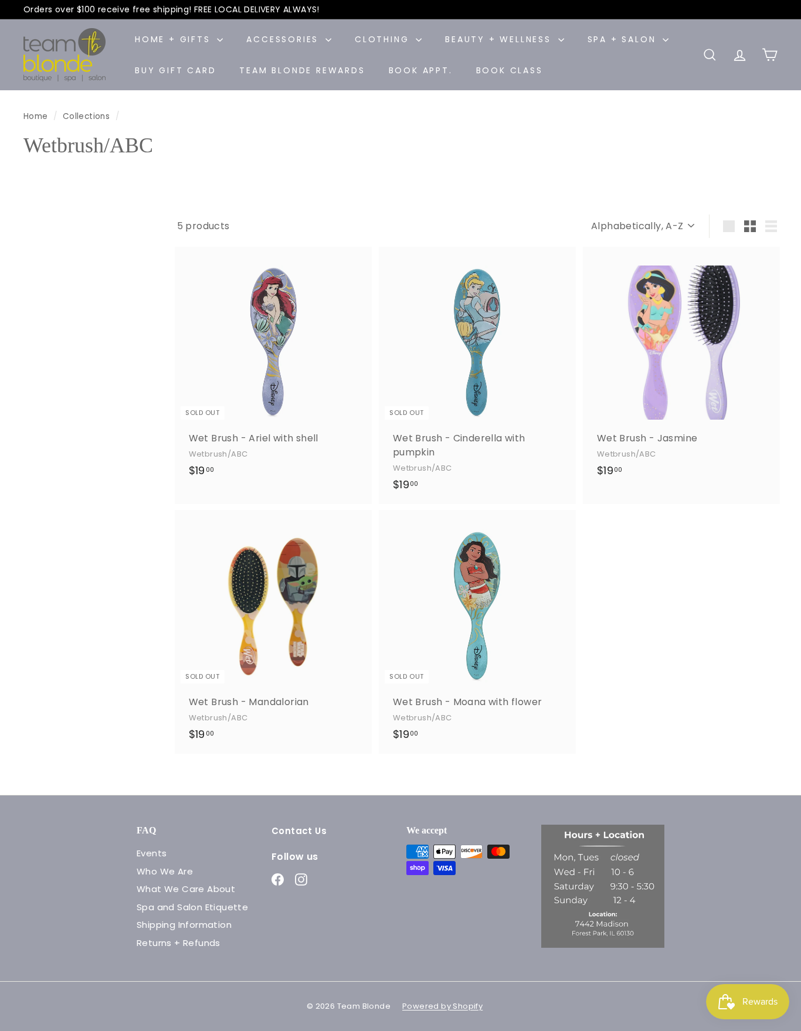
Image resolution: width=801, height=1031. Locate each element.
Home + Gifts (174, 39)
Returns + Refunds (178, 943)
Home (36, 116)
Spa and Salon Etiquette (192, 907)
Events (152, 853)
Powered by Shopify (442, 1006)
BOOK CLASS (509, 70)
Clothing (384, 39)
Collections (88, 116)
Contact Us (299, 831)
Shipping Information (184, 924)
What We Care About (186, 889)
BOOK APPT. (421, 70)
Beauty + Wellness (500, 39)
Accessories (284, 39)
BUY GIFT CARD (175, 70)
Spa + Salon (624, 39)
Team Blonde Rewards (302, 70)
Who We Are (165, 871)
